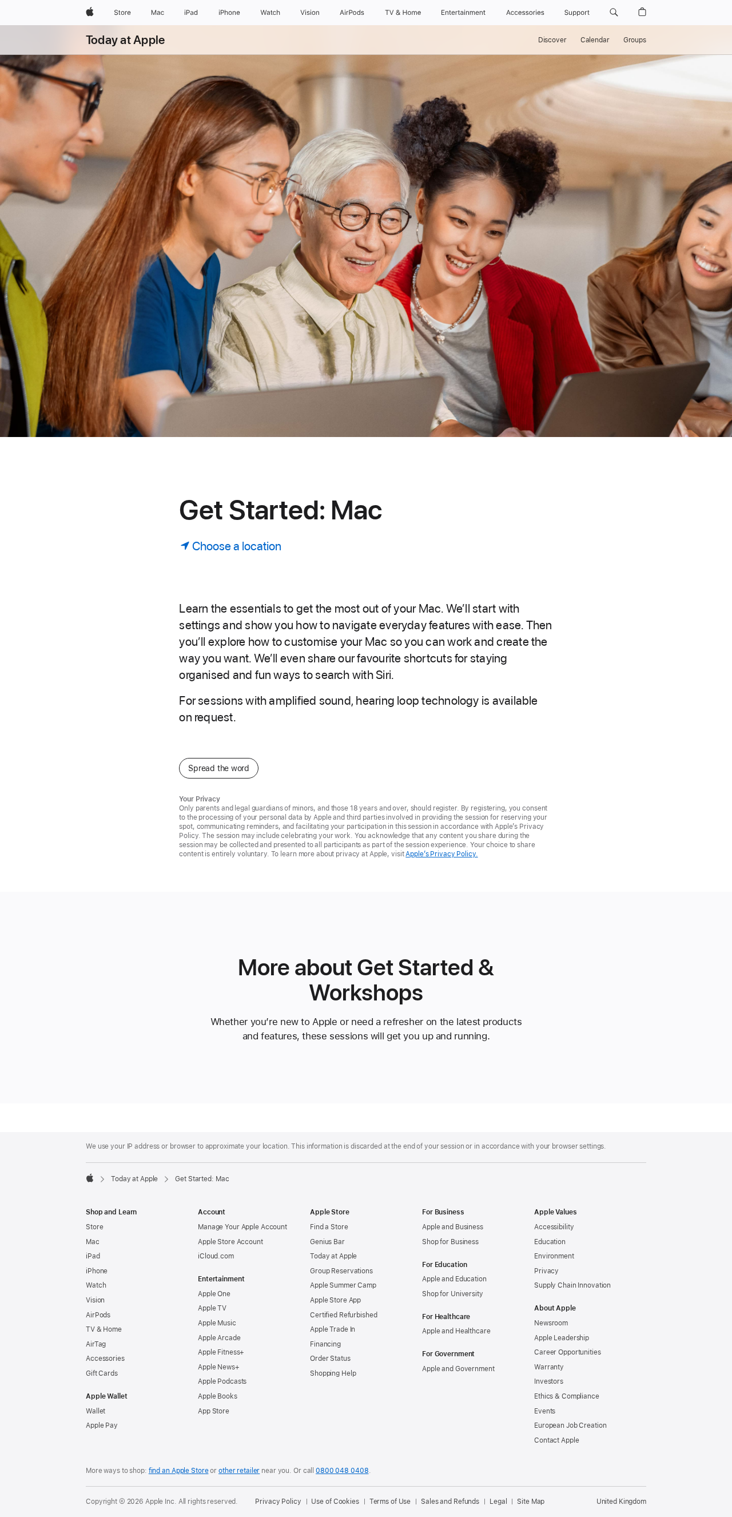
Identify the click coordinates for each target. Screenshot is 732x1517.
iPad (93, 1256)
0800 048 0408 (342, 1471)
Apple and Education (454, 1279)
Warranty (549, 1367)
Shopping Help (333, 1373)
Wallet (95, 1411)
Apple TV (212, 1308)
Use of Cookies (335, 1502)
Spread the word (218, 768)
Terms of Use (390, 1502)
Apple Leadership (561, 1338)
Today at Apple (125, 40)
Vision (95, 1300)
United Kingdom (621, 1502)
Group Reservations (341, 1271)
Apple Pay (102, 1425)
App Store (213, 1411)
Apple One (214, 1294)
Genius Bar (327, 1242)
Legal (498, 1502)
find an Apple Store (179, 1471)
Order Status (330, 1359)
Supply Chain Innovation (572, 1285)
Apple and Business (452, 1227)
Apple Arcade (219, 1338)
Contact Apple (556, 1440)
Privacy (546, 1271)
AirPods (98, 1315)
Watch (96, 1285)
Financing (325, 1344)
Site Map (530, 1502)
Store (94, 1227)
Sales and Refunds (450, 1502)
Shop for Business (450, 1242)
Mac (93, 1242)
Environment (554, 1256)
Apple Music (217, 1323)
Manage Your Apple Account (242, 1227)
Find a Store (329, 1227)
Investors (548, 1381)
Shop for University (452, 1294)
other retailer (239, 1471)
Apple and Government (458, 1369)
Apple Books (217, 1396)
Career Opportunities (567, 1352)
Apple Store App (335, 1300)
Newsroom (551, 1323)
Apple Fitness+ (221, 1352)
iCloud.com (216, 1256)
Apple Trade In (332, 1329)
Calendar (595, 40)
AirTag (96, 1344)
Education (550, 1242)
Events (544, 1411)
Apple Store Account (230, 1242)
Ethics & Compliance (566, 1396)
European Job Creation (570, 1425)
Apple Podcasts (222, 1381)
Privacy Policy (278, 1502)
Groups (634, 40)
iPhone (97, 1271)
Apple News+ (219, 1367)
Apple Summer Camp (343, 1285)
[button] (614, 12)
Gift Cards (102, 1373)
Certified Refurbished (343, 1315)
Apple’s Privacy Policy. (441, 854)
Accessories (105, 1359)
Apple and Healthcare (456, 1331)
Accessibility (554, 1227)
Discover (552, 40)
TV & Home (104, 1329)
